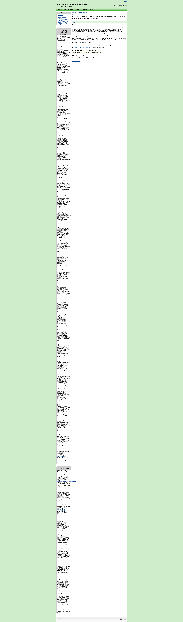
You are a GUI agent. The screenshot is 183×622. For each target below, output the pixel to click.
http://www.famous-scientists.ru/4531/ (61, 510)
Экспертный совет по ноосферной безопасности (64, 24)
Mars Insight (60, 20)
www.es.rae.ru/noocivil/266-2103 (82, 47)
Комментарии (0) (76, 61)
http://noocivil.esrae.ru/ (62, 456)
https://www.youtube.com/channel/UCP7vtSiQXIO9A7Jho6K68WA (70, 561)
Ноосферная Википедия (63, 19)
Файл (74, 22)
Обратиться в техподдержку (63, 619)
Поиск (77, 9)
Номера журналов (81, 12)
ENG (126, 1)
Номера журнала (68, 9)
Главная (74, 12)
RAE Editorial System (69, 618)
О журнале (59, 9)
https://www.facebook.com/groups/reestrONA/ (66, 481)
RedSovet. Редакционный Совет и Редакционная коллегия (63, 17)
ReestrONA (60, 15)
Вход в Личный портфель (120, 5)
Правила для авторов (88, 9)
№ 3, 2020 (88, 12)
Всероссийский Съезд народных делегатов (63, 22)
